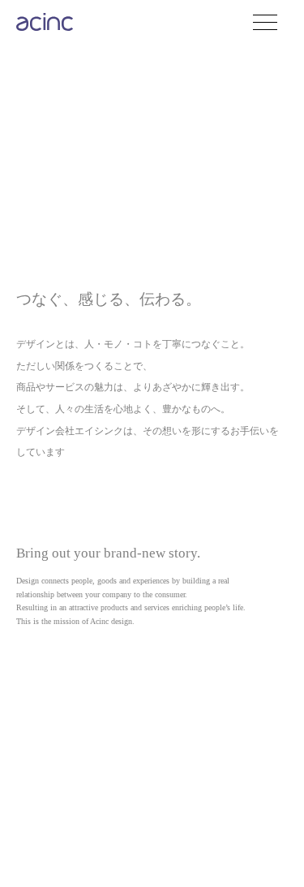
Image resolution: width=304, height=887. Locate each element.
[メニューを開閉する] (275, 22)
